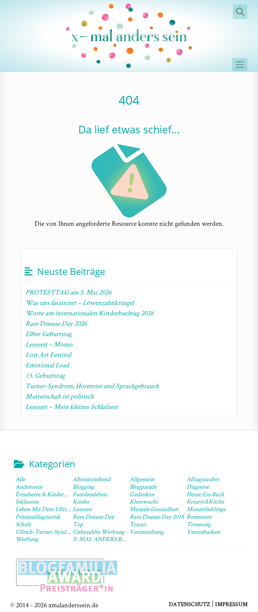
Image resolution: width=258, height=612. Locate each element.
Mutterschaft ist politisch (59, 396)
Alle (20, 479)
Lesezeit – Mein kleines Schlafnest (71, 406)
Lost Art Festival (48, 354)
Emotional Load (47, 364)
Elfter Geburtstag (48, 333)
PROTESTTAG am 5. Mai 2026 (68, 292)
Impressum (231, 603)
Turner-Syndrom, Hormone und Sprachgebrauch (92, 385)
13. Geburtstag (45, 375)
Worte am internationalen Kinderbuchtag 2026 (89, 312)
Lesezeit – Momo (48, 344)
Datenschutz (189, 603)
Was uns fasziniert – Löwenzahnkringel (79, 302)
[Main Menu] (240, 65)
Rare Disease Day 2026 (56, 323)
